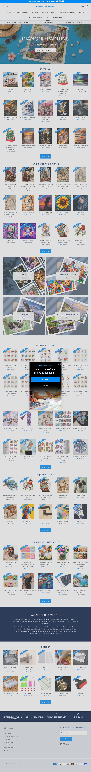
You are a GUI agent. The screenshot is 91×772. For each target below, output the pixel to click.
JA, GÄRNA (45, 379)
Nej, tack (45, 385)
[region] (45, 1)
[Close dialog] (59, 364)
